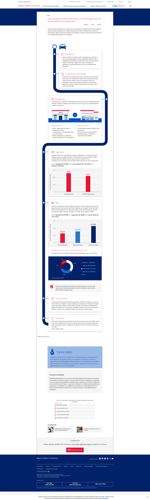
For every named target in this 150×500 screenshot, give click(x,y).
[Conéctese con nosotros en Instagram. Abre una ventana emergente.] (102, 458)
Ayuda (129, 1)
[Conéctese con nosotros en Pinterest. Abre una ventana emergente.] (107, 458)
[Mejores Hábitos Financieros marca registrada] (47, 459)
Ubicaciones (111, 1)
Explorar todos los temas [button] (98, 6)
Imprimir (99, 24)
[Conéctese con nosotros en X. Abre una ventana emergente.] (110, 458)
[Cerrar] (147, 497)
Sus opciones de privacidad (42, 471)
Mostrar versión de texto (43, 336)
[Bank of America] (24, 2)
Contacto (121, 1)
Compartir (86, 24)
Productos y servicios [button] (75, 1)
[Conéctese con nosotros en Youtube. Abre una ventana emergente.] (112, 458)
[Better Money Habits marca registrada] (29, 6)
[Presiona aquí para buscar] (130, 6)
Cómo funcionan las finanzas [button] (50, 6)
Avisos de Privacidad (103, 498)
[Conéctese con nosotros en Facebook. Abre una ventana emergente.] (100, 458)
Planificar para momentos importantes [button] (74, 6)
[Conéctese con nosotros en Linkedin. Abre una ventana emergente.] (105, 458)
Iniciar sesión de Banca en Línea (94, 1)
